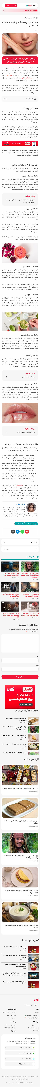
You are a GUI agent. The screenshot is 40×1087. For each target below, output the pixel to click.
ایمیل (37, 665)
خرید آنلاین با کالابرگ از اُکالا (9, 1012)
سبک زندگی (27, 18)
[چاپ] (13, 532)
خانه (34, 18)
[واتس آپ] (22, 532)
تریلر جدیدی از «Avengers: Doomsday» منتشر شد (31, 595)
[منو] (34, 6)
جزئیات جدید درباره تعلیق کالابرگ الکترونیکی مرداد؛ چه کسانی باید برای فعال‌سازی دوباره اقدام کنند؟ (14, 974)
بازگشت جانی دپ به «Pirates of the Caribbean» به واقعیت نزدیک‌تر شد (30, 575)
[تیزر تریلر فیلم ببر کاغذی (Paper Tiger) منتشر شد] (10, 587)
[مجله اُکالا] (29, 5)
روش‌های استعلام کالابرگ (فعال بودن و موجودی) (14, 982)
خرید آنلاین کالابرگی (30, 59)
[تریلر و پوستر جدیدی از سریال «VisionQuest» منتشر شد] (10, 567)
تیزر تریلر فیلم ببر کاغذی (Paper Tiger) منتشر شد (10, 595)
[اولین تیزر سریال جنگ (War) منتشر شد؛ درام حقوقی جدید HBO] (10, 607)
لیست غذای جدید (34, 1030)
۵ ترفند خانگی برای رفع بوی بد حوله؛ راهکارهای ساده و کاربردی (30, 614)
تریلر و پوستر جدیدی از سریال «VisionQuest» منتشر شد (11, 574)
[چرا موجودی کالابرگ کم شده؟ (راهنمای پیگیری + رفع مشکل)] (33, 958)
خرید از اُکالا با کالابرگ (11, 5)
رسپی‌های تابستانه (12, 1018)
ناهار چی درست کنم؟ (33, 1028)
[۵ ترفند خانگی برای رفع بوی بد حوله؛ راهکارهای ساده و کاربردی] (30, 607)
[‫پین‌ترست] (27, 532)
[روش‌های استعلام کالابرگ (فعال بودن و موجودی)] (33, 984)
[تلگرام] (18, 532)
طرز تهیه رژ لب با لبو (28, 377)
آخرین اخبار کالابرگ (11, 1015)
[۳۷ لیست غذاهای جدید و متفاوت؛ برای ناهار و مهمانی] (20, 775)
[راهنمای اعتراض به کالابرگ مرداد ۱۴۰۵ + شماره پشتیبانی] (33, 949)
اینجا (14, 61)
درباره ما (37, 1012)
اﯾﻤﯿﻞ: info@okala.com (10, 1028)
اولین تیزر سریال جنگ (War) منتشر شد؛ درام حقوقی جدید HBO (11, 615)
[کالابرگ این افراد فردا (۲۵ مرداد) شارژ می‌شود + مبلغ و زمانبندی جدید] (33, 966)
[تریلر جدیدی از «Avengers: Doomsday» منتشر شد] (30, 587)
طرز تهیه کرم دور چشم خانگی (25, 432)
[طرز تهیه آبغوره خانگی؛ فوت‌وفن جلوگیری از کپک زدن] (33, 746)
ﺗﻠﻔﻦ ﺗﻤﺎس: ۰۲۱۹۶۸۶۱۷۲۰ (10, 1025)
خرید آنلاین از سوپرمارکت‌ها (32, 1015)
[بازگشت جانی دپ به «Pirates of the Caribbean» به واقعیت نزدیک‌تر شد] (30, 567)
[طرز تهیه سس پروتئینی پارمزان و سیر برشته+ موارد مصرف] (20, 912)
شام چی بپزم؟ (35, 1025)
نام (38, 657)
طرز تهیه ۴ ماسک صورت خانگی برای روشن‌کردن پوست (22, 201)
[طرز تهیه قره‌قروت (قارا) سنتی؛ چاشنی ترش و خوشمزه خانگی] (20, 808)
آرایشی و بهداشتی (31, 523)
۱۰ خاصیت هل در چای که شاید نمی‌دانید (16, 753)
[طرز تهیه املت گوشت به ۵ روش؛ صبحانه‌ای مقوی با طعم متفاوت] (20, 877)
